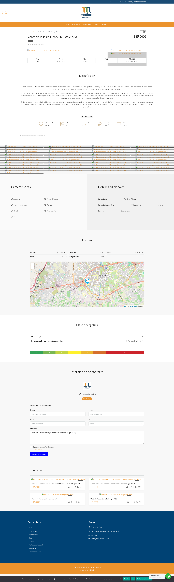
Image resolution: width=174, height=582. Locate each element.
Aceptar (126, 579)
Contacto (104, 24)
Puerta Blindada (52, 199)
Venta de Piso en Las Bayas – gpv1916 (45, 499)
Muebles (16, 217)
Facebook (78, 567)
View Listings (87, 399)
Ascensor (16, 199)
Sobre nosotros (87, 24)
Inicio (67, 24)
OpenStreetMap (133, 306)
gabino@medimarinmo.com (100, 539)
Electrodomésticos (20, 205)
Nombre (33, 410)
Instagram (88, 567)
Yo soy (91, 419)
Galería (15, 211)
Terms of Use (37, 449)
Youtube (98, 567)
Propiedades (76, 24)
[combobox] (116, 423)
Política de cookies (35, 552)
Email (32, 419)
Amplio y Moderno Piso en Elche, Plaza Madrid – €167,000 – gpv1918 (56, 484)
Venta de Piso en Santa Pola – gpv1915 (104, 499)
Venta (30, 41)
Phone (91, 410)
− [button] (33, 267)
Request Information (39, 454)
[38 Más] (127, 53)
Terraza (49, 205)
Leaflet (125, 306)
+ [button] (33, 264)
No (133, 579)
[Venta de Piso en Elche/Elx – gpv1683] (87, 281)
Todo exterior (51, 211)
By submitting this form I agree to (43, 448)
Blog (96, 24)
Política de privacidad (36, 545)
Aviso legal (32, 548)
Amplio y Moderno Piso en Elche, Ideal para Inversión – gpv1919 (113, 484)
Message (33, 428)
